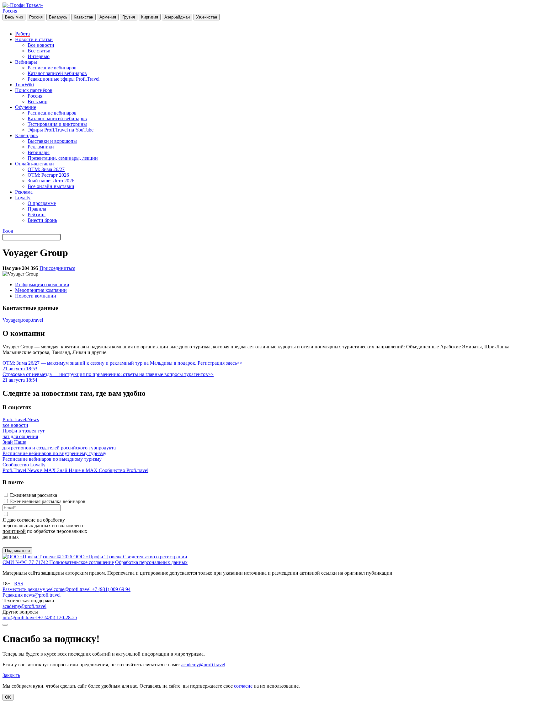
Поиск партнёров (33, 90)
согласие (26, 520)
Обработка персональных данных (151, 562)
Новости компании (35, 295)
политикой (14, 531)
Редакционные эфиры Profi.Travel (63, 79)
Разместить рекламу (24, 589)
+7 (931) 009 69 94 (111, 589)
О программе (42, 203)
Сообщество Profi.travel (123, 470)
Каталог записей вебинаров (57, 73)
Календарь (26, 135)
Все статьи (39, 50)
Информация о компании (42, 284)
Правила (37, 209)
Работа (22, 33)
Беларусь (58, 17)
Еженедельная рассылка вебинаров (47, 501)
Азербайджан (177, 17)
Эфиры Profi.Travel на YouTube (60, 129)
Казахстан (83, 17)
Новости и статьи (34, 39)
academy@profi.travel (24, 606)
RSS (18, 583)
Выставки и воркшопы (52, 141)
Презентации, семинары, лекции (63, 158)
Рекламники (41, 146)
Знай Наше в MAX (78, 470)
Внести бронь (42, 220)
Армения (107, 17)
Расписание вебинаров (52, 67)
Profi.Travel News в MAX (30, 470)
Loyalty (22, 197)
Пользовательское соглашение (81, 562)
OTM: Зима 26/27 (46, 169)
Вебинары (26, 62)
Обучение (25, 107)
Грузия (128, 17)
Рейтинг (36, 214)
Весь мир (14, 17)
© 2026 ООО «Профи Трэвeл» (90, 556)
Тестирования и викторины (57, 124)
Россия (10, 10)
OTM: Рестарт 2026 (48, 175)
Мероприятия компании (41, 290)
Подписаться (17, 550)
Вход (8, 230)
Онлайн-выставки (34, 163)
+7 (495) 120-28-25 (57, 617)
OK (8, 697)
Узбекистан (206, 17)
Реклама (24, 192)
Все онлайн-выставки (51, 186)
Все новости (41, 45)
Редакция (13, 595)
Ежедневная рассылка (33, 495)
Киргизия (149, 17)
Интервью (39, 56)
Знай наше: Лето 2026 (51, 180)
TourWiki (24, 84)
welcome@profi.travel (69, 589)
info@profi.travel (20, 617)
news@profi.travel (42, 595)
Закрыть (11, 675)
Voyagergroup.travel (23, 320)
